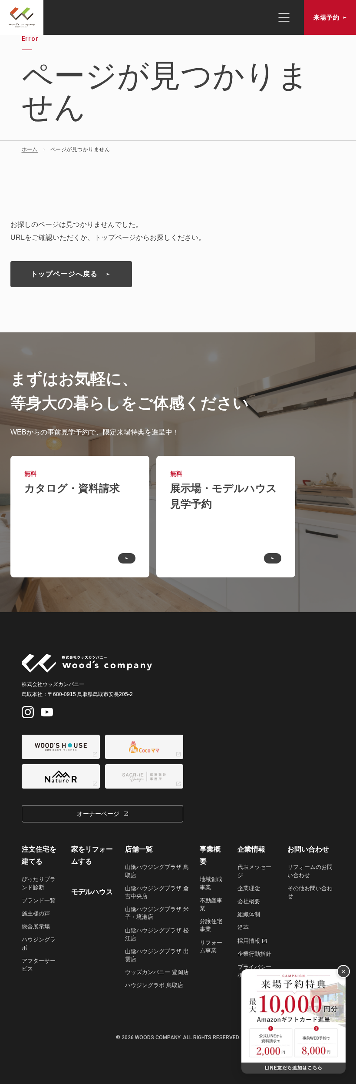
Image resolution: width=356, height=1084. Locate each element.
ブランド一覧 (39, 900)
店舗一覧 (139, 849)
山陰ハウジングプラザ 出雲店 (157, 955)
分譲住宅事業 (211, 925)
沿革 (243, 927)
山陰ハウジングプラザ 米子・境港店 (157, 913)
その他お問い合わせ (310, 892)
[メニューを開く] (283, 17)
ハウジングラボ (39, 943)
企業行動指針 (254, 954)
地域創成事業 (211, 883)
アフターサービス (39, 965)
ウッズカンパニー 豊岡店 (157, 972)
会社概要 (248, 901)
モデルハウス (92, 891)
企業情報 (251, 849)
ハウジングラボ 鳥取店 (154, 985)
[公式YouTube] (47, 712)
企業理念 (248, 888)
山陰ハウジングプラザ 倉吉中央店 (157, 892)
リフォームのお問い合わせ (310, 871)
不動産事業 (211, 904)
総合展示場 (36, 926)
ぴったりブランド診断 (39, 883)
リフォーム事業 (211, 946)
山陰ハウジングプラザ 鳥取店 (157, 871)
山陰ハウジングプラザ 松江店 (157, 934)
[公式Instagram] (28, 712)
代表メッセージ (254, 871)
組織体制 (248, 914)
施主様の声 (36, 913)
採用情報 (248, 941)
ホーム (30, 149)
